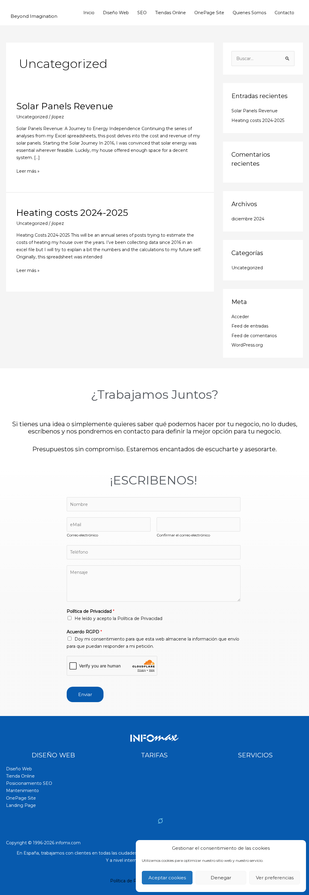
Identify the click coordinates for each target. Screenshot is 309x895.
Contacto (284, 12)
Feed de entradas (249, 326)
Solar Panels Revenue (64, 106)
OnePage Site (209, 12)
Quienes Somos (249, 12)
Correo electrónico (82, 535)
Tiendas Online (170, 12)
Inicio (88, 12)
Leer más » (28, 171)
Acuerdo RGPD (84, 631)
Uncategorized (32, 117)
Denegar (221, 878)
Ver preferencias (275, 878)
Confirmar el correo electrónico (183, 535)
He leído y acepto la (118, 618)
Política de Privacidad (90, 611)
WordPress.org (247, 345)
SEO (142, 12)
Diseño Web (116, 12)
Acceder (240, 316)
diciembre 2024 (247, 219)
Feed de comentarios (254, 335)
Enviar (85, 694)
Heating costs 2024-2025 (72, 212)
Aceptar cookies (167, 878)
